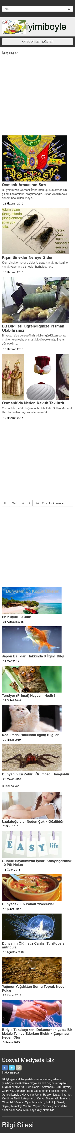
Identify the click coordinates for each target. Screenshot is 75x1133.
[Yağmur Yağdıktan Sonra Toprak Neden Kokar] (37, 970)
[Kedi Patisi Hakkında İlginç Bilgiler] (37, 718)
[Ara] (69, 8)
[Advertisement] (37, 96)
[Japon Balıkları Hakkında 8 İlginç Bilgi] (37, 639)
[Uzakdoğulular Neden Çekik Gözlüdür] (37, 805)
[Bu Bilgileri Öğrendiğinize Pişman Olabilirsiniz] (37, 300)
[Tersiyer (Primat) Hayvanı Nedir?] (37, 679)
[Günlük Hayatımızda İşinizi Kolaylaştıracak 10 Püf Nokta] (37, 844)
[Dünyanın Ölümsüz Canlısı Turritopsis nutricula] (37, 927)
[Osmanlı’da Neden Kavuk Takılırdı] (37, 377)
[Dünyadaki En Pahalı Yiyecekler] (37, 887)
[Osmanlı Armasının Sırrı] (37, 158)
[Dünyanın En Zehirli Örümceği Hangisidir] (37, 757)
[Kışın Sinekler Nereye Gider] (37, 231)
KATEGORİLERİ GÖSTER (37, 42)
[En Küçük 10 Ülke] (37, 600)
